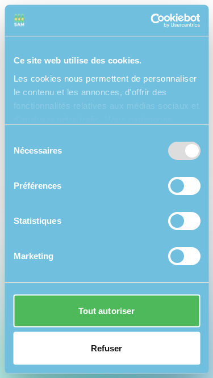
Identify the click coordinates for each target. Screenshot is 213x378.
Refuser (107, 347)
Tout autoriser (106, 311)
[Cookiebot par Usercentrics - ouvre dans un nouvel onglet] (151, 20)
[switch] (184, 186)
